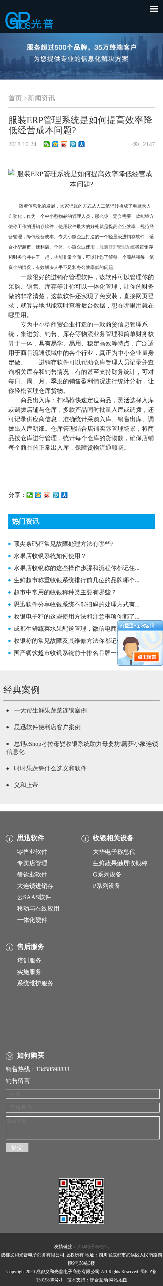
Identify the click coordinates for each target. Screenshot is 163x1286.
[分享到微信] (47, 144)
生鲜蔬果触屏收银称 (120, 863)
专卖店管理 (32, 863)
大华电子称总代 (114, 851)
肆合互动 (99, 1280)
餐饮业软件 (32, 874)
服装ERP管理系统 (117, 247)
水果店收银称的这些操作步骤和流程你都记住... (76, 568)
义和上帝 (26, 785)
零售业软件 (32, 851)
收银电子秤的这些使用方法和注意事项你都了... (76, 616)
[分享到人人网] (81, 144)
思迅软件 (30, 838)
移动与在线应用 (38, 908)
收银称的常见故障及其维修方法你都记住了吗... (76, 641)
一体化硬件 (32, 920)
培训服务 (29, 960)
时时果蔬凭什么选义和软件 (50, 768)
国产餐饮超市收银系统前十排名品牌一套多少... (76, 653)
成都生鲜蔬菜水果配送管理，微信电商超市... (73, 628)
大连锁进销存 (35, 886)
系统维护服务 (35, 983)
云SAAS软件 (34, 897)
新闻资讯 (41, 98)
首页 (15, 98)
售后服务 (30, 946)
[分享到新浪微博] (64, 144)
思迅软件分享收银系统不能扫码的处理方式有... (76, 604)
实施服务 (29, 972)
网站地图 (118, 1280)
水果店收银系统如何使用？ (50, 556)
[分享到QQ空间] (55, 144)
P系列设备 (107, 886)
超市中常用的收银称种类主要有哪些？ (65, 592)
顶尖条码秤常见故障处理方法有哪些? (63, 544)
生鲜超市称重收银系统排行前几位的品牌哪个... (76, 580)
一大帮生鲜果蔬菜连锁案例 (50, 710)
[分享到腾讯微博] (73, 144)
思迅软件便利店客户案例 (47, 727)
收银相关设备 (113, 838)
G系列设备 (107, 874)
